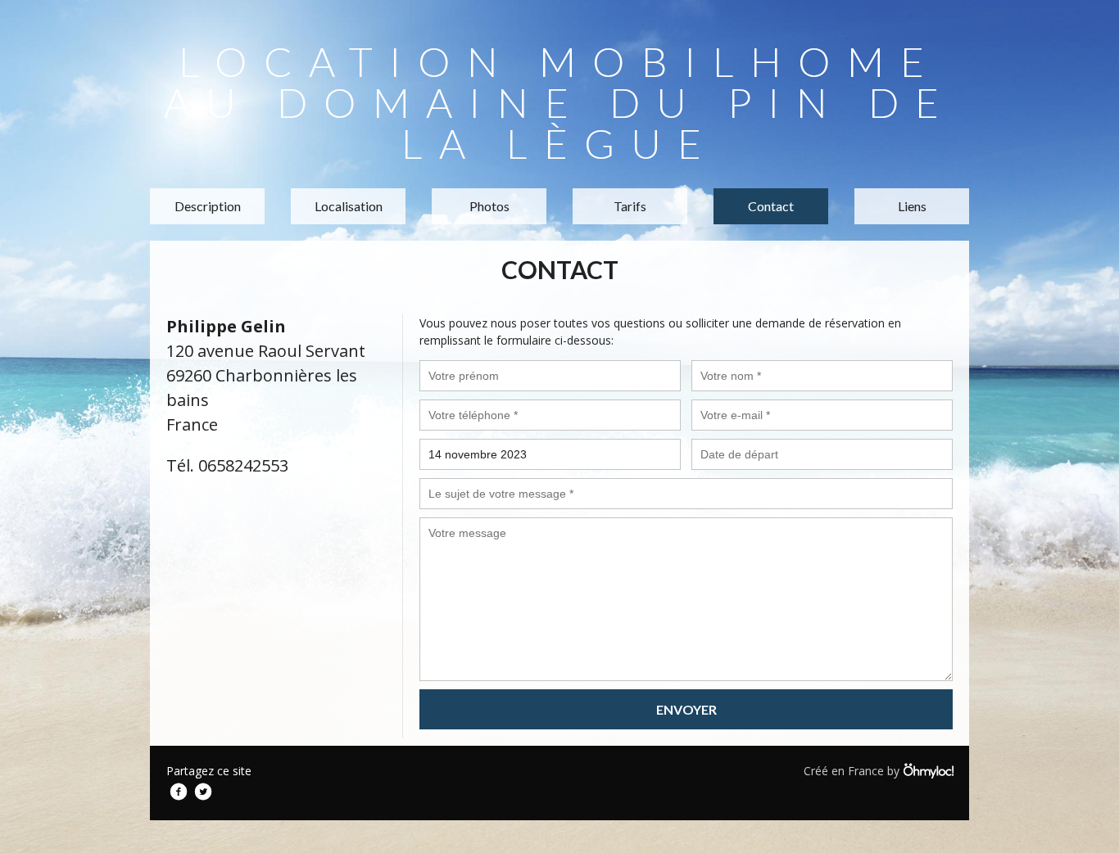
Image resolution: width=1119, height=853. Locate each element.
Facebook (178, 791)
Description (207, 206)
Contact (771, 206)
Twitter (203, 791)
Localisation (349, 206)
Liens (912, 206)
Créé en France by (853, 771)
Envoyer (686, 709)
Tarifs (630, 206)
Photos (489, 206)
